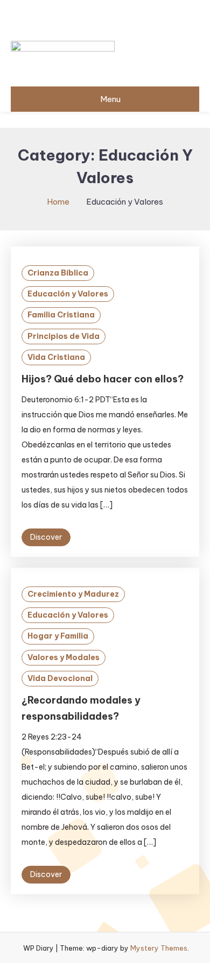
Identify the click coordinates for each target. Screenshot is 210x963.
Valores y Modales (63, 657)
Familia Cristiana (61, 315)
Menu (110, 99)
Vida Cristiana (56, 357)
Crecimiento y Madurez (73, 594)
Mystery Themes (158, 948)
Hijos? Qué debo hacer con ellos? (103, 379)
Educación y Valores (67, 294)
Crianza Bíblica (57, 273)
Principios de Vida (63, 336)
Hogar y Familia (57, 636)
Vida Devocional (60, 678)
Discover (46, 537)
